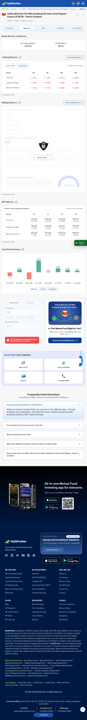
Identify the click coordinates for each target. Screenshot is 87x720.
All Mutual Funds (11, 585)
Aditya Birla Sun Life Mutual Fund (35, 665)
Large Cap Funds (24, 682)
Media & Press (64, 581)
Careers (62, 593)
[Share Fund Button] (83, 14)
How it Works (37, 616)
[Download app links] (52, 499)
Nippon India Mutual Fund (37, 676)
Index (17, 21)
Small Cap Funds (11, 685)
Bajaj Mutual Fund (46, 660)
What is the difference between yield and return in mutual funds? (32, 444)
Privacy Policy (64, 608)
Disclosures (63, 619)
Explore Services (52, 550)
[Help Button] (82, 709)
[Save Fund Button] (77, 14)
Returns (26, 28)
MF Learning (10, 619)
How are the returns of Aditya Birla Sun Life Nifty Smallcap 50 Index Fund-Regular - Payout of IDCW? (42, 454)
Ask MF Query (64, 585)
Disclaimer (63, 616)
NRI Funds (9, 593)
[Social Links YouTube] (23, 555)
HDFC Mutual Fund (12, 665)
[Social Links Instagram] (28, 555)
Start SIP (35, 574)
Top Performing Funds (13, 581)
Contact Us (63, 589)
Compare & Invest (39, 612)
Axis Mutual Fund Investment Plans (18, 671)
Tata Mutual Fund (34, 673)
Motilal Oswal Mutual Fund (35, 663)
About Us (62, 574)
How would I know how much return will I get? (25, 425)
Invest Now (43, 715)
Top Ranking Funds (12, 577)
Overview (9, 28)
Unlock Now (42, 157)
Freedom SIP (37, 581)
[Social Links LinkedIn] (12, 555)
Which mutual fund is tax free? (18, 434)
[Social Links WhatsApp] (34, 555)
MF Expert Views (11, 612)
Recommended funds (13, 574)
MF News (8, 616)
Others (9, 21)
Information (77, 28)
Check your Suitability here (63, 340)
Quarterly (52, 289)
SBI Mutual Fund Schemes (15, 676)
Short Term (11, 66)
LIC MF (26, 668)
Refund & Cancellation (67, 612)
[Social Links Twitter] (17, 555)
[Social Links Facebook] (6, 555)
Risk (43, 28)
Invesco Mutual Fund (13, 668)
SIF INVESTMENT (39, 577)
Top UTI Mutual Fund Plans (15, 673)
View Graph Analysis (74, 57)
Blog (7, 604)
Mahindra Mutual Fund (13, 663)
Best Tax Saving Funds (14, 589)
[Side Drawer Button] (83, 3)
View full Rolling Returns (73, 102)
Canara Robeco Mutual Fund (61, 665)
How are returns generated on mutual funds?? (24, 405)
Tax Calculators (38, 608)
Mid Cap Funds (26, 685)
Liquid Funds (50, 682)
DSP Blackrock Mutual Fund (42, 668)
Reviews (35, 619)
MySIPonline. (41, 692)
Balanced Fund (63, 682)
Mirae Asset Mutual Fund (57, 663)
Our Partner (63, 577)
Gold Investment (38, 589)
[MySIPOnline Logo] (11, 3)
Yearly (43, 289)
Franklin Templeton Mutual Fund (46, 671)
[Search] (73, 3)
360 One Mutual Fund (64, 660)
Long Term (23, 66)
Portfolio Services (39, 593)
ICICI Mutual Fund (30, 660)
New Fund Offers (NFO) (41, 585)
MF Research (10, 608)
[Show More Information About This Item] (20, 57)
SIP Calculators (38, 604)
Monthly (34, 289)
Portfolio (60, 28)
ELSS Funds (38, 682)
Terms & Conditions (66, 604)
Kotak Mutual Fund (51, 673)
